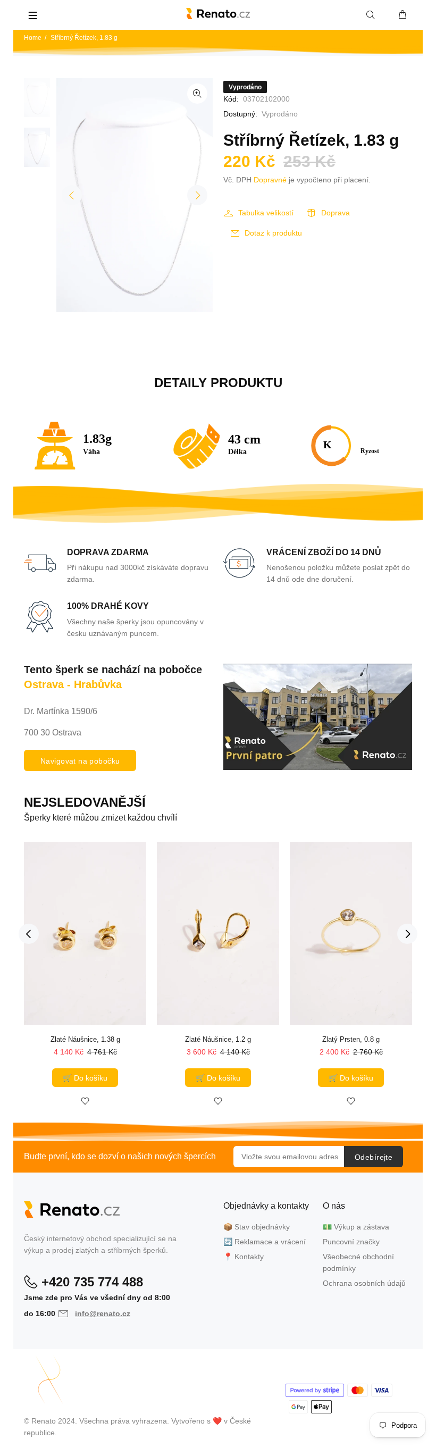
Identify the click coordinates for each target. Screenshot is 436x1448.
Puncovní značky (351, 1241)
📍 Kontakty (243, 1256)
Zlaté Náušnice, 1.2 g (218, 1039)
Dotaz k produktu (273, 233)
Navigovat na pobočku (80, 761)
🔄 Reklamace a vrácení (264, 1241)
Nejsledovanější (85, 802)
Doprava (335, 212)
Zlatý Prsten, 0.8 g (351, 1039)
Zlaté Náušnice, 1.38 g (85, 1039)
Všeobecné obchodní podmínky (358, 1262)
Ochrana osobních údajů (364, 1283)
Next (197, 195)
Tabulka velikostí (266, 212)
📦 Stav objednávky (256, 1227)
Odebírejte (373, 1157)
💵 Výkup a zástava (356, 1227)
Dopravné (270, 179)
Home (32, 37)
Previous (72, 195)
